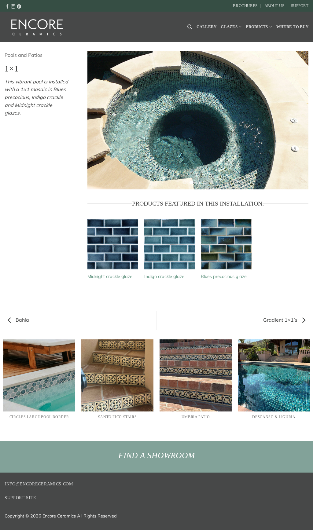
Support (299, 6)
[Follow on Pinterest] (19, 6)
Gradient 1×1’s (281, 320)
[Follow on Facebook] (7, 6)
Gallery (207, 27)
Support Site (20, 497)
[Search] (189, 27)
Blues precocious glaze (224, 276)
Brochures (245, 6)
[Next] (296, 120)
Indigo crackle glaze (164, 276)
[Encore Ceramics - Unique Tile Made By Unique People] (37, 27)
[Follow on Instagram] (13, 6)
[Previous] (99, 120)
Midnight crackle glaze (109, 276)
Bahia (21, 320)
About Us (274, 6)
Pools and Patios (23, 55)
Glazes (229, 27)
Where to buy (292, 27)
